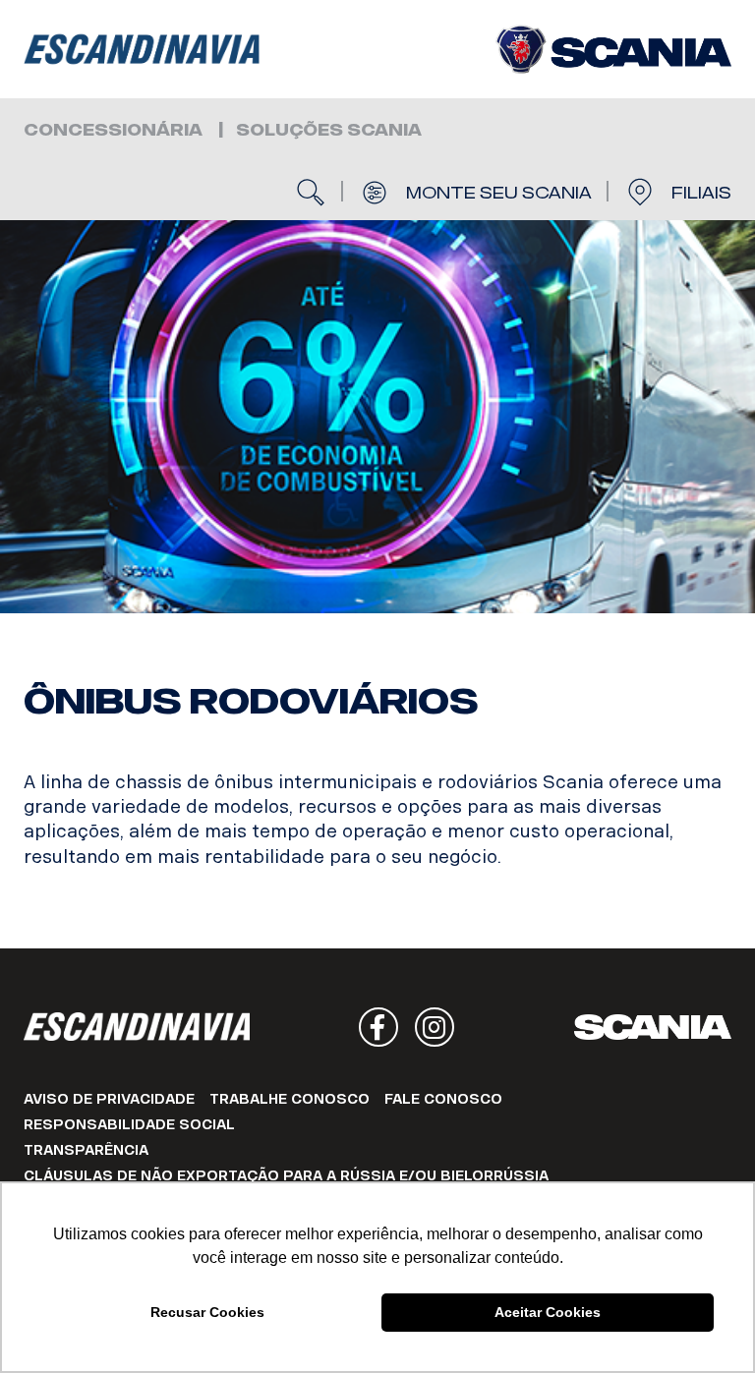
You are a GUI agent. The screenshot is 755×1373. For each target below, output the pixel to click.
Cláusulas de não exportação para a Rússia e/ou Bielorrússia (286, 1176)
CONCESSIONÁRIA (113, 130)
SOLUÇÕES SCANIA (329, 130)
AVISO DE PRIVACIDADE (109, 1099)
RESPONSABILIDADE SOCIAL (129, 1124)
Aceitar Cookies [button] (547, 1312)
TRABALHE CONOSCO (289, 1099)
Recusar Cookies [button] (207, 1312)
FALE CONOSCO (443, 1099)
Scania (652, 1027)
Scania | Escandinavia (142, 49)
